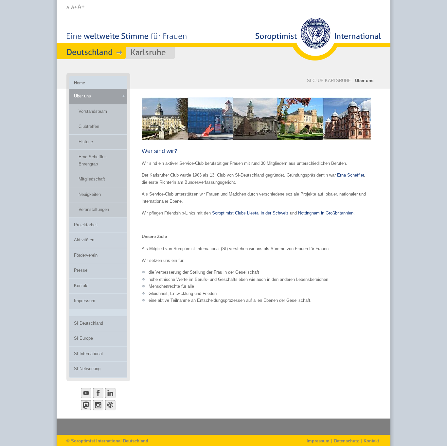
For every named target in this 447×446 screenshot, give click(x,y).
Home (79, 82)
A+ (74, 7)
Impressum (318, 440)
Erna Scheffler (350, 175)
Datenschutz (346, 440)
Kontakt (371, 440)
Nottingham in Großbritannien (325, 213)
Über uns (364, 80)
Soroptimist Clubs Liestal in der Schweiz (250, 213)
